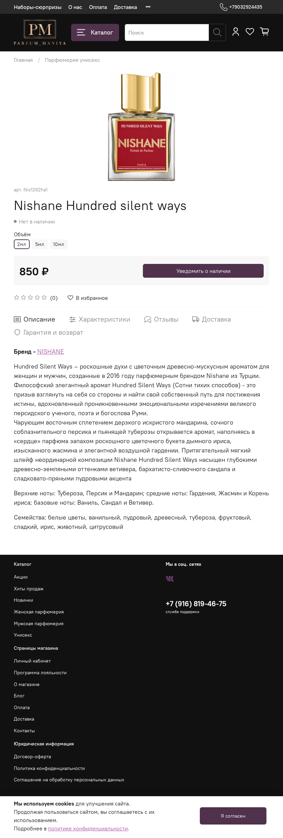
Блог (19, 696)
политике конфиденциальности (88, 828)
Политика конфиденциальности (49, 768)
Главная (23, 59)
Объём (22, 234)
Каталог (102, 32)
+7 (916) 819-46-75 (196, 603)
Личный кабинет (32, 661)
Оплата (98, 6)
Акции (21, 577)
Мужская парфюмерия (39, 623)
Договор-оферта (32, 756)
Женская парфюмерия (39, 612)
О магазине (27, 684)
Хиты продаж (28, 588)
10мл (58, 244)
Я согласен (233, 816)
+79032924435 (245, 7)
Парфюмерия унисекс (72, 59)
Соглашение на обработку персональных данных (69, 780)
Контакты (24, 730)
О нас (75, 6)
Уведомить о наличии (203, 270)
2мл (21, 244)
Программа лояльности (40, 672)
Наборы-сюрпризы (37, 6)
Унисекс (23, 635)
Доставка (125, 6)
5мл (39, 244)
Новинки (23, 600)
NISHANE (50, 351)
